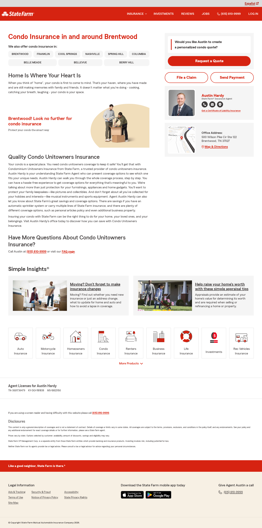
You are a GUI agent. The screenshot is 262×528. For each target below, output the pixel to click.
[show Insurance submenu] (145, 13)
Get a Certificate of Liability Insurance (221, 110)
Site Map (13, 503)
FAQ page (68, 251)
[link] (18, 14)
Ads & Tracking (16, 492)
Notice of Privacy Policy (44, 497)
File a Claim (186, 77)
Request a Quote (209, 61)
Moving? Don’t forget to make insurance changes (95, 286)
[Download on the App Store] (132, 495)
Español (250, 3)
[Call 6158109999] (205, 104)
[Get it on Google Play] (158, 495)
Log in (253, 13)
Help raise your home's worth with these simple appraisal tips (221, 286)
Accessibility (71, 492)
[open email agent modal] (212, 104)
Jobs (205, 13)
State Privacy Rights (75, 497)
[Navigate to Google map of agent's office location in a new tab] (220, 104)
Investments (164, 13)
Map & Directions (216, 146)
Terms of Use (15, 497)
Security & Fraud (41, 492)
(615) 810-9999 (231, 13)
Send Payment (232, 77)
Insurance (135, 13)
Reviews (187, 13)
